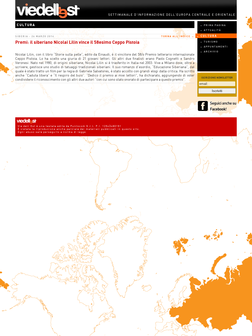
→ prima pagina (213, 25)
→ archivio (209, 51)
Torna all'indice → (177, 36)
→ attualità (210, 30)
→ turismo (209, 41)
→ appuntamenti (214, 46)
